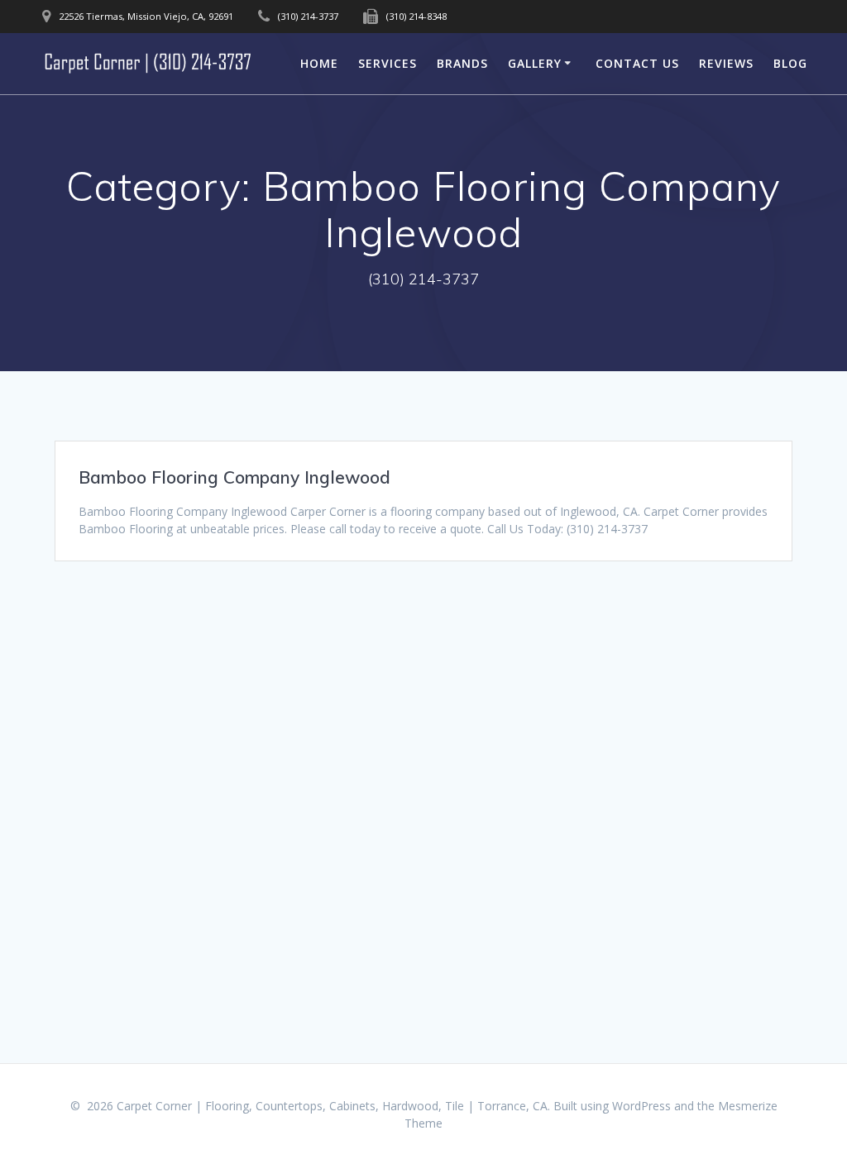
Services (387, 63)
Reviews (726, 63)
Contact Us (637, 63)
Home (319, 63)
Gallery (535, 63)
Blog (790, 63)
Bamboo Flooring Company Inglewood (234, 477)
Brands (462, 63)
